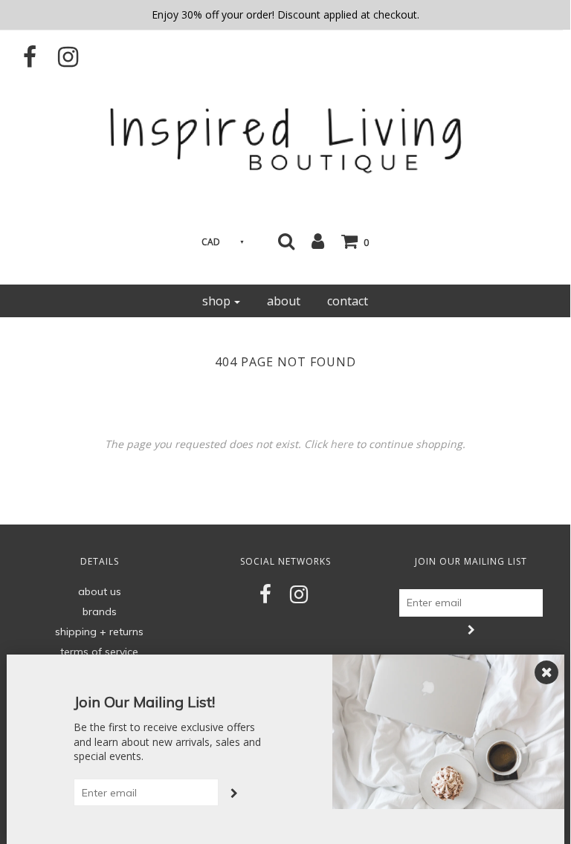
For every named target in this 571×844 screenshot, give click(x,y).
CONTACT (347, 301)
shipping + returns (99, 631)
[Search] (286, 241)
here (341, 444)
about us (99, 591)
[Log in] (318, 241)
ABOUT (283, 301)
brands (100, 611)
